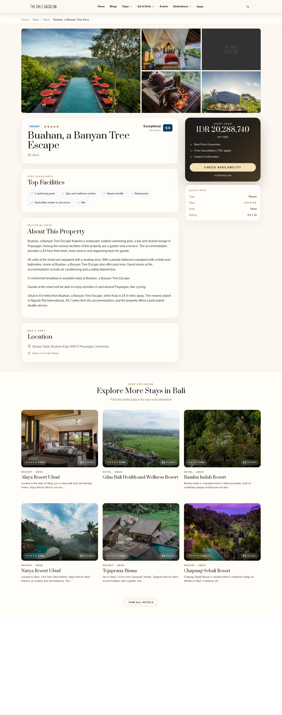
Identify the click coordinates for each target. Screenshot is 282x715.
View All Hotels (141, 602)
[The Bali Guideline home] (43, 6)
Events (164, 6)
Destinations (180, 6)
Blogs (113, 6)
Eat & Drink (144, 6)
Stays (125, 6)
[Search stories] (247, 6)
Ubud (46, 19)
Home (101, 6)
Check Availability (222, 167)
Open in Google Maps (45, 353)
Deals (200, 6)
